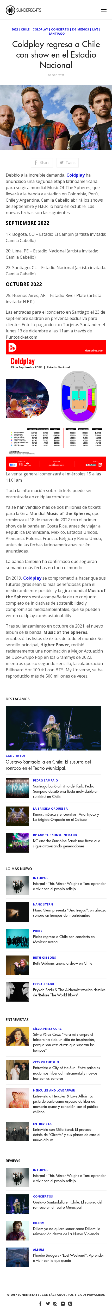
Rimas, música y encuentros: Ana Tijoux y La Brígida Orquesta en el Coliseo (66, 817)
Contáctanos (53, 1294)
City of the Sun (46, 1062)
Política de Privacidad (86, 1294)
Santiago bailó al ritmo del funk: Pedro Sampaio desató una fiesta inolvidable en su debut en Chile (65, 791)
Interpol (40, 878)
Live (95, 29)
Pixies (37, 931)
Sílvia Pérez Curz (47, 1029)
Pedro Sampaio (45, 780)
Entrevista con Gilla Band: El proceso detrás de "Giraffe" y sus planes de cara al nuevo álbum (66, 1135)
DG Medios (80, 29)
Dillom (39, 1223)
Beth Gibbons (44, 957)
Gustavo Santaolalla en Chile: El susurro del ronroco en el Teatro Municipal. (48, 765)
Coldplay (40, 29)
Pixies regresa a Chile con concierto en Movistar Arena (64, 939)
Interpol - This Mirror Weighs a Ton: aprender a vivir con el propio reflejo (69, 886)
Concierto (60, 29)
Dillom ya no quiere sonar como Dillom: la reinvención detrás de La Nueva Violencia (66, 1231)
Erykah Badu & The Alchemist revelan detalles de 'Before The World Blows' (69, 992)
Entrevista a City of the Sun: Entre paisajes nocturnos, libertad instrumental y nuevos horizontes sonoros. (66, 1073)
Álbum (38, 1249)
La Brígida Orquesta (50, 808)
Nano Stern (43, 904)
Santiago (56, 33)
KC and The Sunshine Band (55, 835)
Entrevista (42, 1124)
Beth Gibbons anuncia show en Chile (62, 963)
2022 (14, 29)
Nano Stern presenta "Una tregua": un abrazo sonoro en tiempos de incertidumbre (69, 912)
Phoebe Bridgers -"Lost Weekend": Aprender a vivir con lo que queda (68, 1258)
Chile (25, 29)
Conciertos (16, 756)
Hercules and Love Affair (54, 1090)
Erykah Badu (43, 984)
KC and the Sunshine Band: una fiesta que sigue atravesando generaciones (66, 843)
